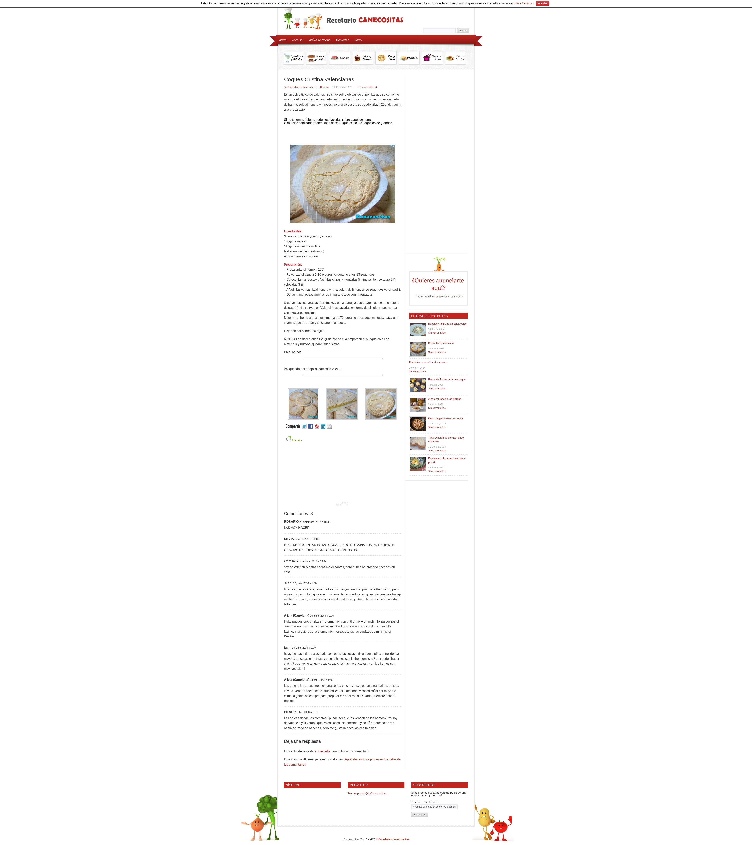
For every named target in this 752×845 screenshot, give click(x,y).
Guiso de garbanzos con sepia (445, 418)
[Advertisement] (342, 474)
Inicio (282, 39)
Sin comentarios (437, 332)
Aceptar (542, 3)
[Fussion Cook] (433, 58)
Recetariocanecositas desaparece (428, 362)
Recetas (324, 87)
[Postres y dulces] (363, 58)
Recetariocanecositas (393, 839)
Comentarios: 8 (369, 87)
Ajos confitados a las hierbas (444, 398)
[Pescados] (410, 58)
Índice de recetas (318, 39)
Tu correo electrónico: (424, 801)
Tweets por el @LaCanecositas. (367, 793)
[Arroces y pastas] (317, 58)
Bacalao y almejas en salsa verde (447, 323)
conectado (322, 751)
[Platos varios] (455, 58)
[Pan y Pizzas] (387, 58)
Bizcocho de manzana (441, 343)
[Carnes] (340, 58)
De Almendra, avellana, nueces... (301, 87)
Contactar (342, 39)
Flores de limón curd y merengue (446, 379)
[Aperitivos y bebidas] (294, 58)
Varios (357, 39)
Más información (523, 3)
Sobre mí (297, 39)
